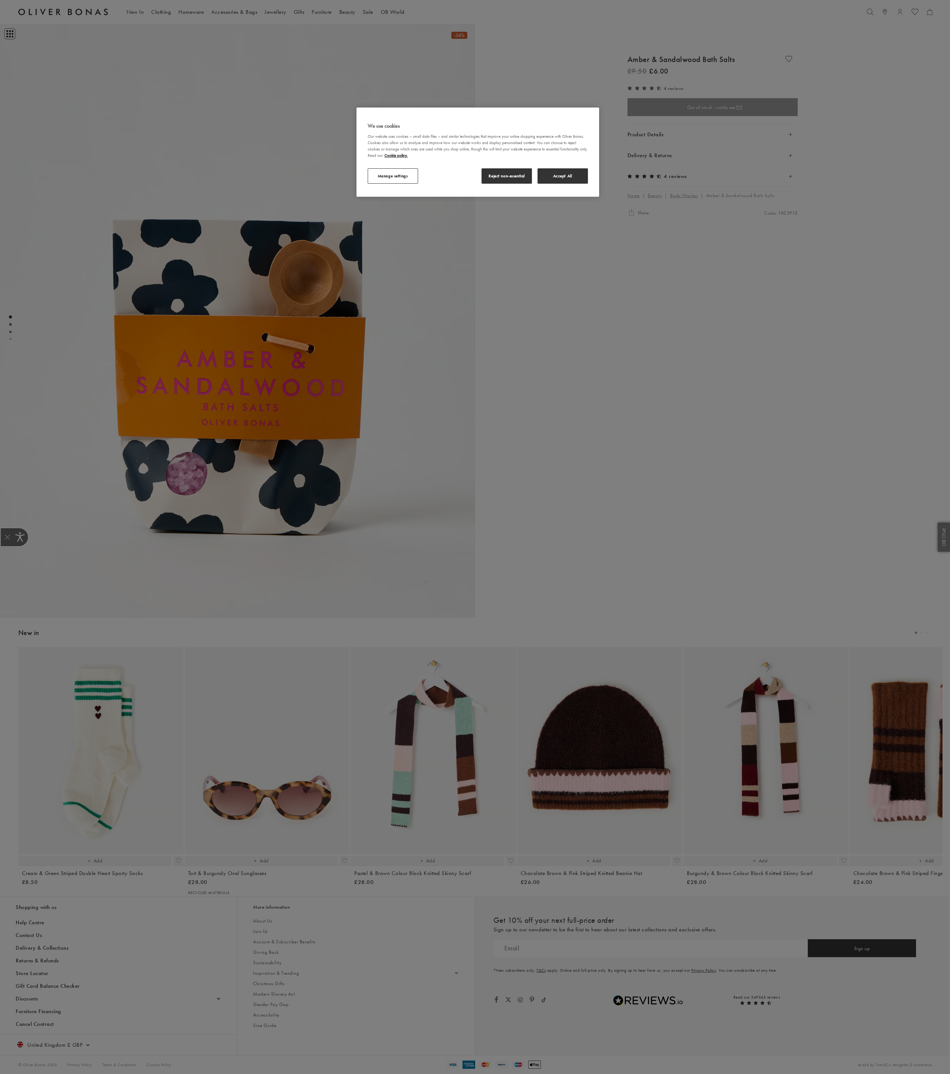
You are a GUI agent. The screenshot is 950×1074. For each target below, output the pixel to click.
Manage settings (393, 175)
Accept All (562, 175)
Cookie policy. (396, 155)
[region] (477, 152)
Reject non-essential (506, 175)
